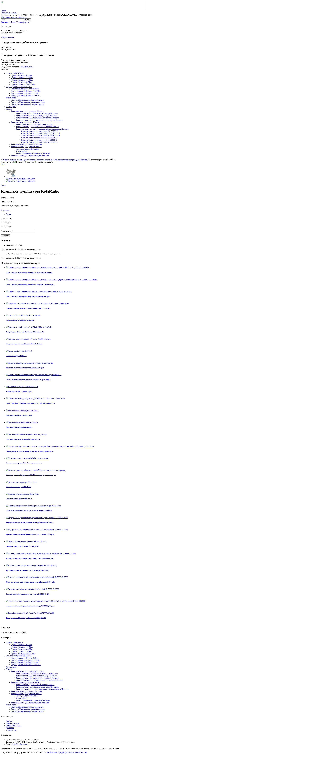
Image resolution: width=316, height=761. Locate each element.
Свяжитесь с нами (8, 13)
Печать (9, 214)
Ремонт (9, 109)
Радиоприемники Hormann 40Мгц (25, 93)
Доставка (10, 728)
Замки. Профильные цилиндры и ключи (33, 153)
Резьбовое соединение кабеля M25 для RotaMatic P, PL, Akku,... (28, 308)
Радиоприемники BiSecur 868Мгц (25, 89)
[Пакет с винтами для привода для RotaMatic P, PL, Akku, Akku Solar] (35, 398)
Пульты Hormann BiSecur (21, 75)
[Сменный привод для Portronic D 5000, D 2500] (26, 541)
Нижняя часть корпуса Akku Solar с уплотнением (24, 463)
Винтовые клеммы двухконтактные (19, 415)
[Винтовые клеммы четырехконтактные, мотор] (26, 434)
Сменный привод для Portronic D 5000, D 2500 (22, 546)
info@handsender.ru (20, 744)
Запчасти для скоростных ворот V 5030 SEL (39, 140)
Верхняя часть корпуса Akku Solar (18, 487)
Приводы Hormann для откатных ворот (27, 104)
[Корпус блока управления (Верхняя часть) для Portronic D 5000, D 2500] (37, 518)
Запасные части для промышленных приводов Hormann (39, 120)
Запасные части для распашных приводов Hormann (37, 118)
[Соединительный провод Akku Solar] (22, 494)
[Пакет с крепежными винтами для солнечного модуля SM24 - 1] (33, 375)
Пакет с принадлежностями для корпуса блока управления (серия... (30, 284)
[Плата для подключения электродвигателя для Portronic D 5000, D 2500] (37, 577)
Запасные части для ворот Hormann (26, 122)
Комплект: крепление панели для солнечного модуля (25, 368)
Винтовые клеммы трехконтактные (19, 427)
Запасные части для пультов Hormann (26, 144)
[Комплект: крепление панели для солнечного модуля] (29, 363)
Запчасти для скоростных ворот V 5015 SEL (39, 138)
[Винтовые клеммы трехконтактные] (22, 422)
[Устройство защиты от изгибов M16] (22, 387)
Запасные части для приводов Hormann (27, 111)
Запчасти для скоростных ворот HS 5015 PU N (40, 133)
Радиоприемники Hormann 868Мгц (26, 91)
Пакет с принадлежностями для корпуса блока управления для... (29, 272)
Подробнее (5, 210)
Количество (6, 231)
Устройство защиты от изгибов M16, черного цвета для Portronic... (30, 558)
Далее (3, 185)
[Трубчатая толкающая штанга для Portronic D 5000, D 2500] (31, 565)
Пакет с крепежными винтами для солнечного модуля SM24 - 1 (29, 380)
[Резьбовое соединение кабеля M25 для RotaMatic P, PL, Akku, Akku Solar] (37, 303)
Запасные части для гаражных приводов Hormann (37, 113)
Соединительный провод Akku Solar (19, 499)
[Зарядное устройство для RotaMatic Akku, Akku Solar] (29, 327)
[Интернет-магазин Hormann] (13, 17)
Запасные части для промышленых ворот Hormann (37, 127)
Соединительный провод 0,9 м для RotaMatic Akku (24, 344)
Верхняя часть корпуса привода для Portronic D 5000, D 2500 (28, 594)
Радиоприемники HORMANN (19, 87)
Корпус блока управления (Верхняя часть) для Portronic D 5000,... (30, 522)
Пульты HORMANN (14, 73)
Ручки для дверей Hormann (27, 149)
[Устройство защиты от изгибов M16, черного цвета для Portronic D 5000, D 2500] (41, 553)
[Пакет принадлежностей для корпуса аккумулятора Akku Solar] (33, 506)
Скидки (9, 721)
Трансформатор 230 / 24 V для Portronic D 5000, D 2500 (26, 618)
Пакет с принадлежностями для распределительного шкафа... (28, 296)
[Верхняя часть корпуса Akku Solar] (21, 482)
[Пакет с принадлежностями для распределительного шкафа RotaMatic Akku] (39, 291)
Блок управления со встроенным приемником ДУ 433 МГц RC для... (30, 606)
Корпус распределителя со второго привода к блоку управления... (29, 451)
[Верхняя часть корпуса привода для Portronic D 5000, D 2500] (32, 589)
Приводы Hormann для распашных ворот (28, 102)
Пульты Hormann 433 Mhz (22, 80)
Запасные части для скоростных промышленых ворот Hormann (42, 129)
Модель (4, 197)
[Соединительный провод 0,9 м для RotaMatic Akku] (28, 339)
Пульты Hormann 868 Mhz (22, 78)
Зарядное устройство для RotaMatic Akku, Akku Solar (25, 332)
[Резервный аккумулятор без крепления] (23, 315)
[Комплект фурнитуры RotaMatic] (11, 177)
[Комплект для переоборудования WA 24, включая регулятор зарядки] (35, 470)
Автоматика (11, 98)
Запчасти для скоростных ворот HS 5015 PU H (40, 135)
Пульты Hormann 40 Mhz (21, 82)
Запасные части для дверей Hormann (26, 147)
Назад (3, 164)
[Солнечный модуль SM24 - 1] (19, 351)
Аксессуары (11, 107)
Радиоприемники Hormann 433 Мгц (26, 95)
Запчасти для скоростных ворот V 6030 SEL (39, 142)
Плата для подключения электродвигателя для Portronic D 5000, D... (30, 582)
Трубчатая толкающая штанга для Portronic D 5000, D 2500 (27, 570)
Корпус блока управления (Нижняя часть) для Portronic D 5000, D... (30, 534)
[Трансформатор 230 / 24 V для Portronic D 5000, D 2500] (30, 613)
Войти (3, 11)
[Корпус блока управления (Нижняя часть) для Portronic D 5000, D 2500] (37, 530)
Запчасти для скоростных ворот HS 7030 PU (39, 131)
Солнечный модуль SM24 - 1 (16, 356)
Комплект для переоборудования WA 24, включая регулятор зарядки (31, 475)
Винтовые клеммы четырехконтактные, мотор (23, 439)
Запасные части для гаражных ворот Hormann (35, 124)
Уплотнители (21, 151)
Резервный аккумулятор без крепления (20, 320)
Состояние (5, 201)
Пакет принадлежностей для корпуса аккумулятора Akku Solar (29, 510)
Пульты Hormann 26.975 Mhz (23, 84)
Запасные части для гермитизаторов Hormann (30, 155)
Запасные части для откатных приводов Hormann (36, 115)
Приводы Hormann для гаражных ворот (27, 100)
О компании (11, 730)
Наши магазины (13, 723)
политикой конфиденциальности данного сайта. (67, 752)
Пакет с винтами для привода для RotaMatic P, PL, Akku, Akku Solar (30, 403)
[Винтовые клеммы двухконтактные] (22, 410)
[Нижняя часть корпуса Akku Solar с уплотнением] (27, 458)
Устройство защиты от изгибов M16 (19, 391)
